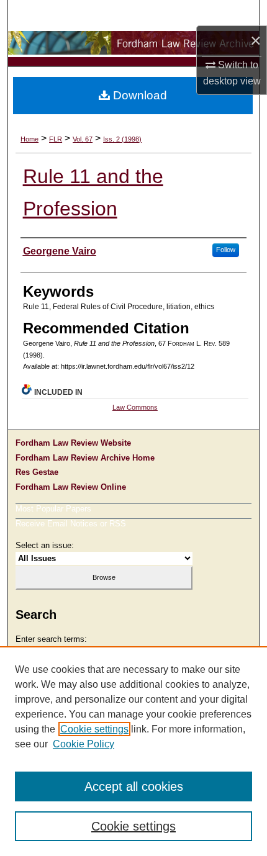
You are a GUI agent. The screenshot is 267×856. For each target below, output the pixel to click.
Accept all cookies (133, 786)
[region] (133, 751)
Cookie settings (94, 729)
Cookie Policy (83, 744)
